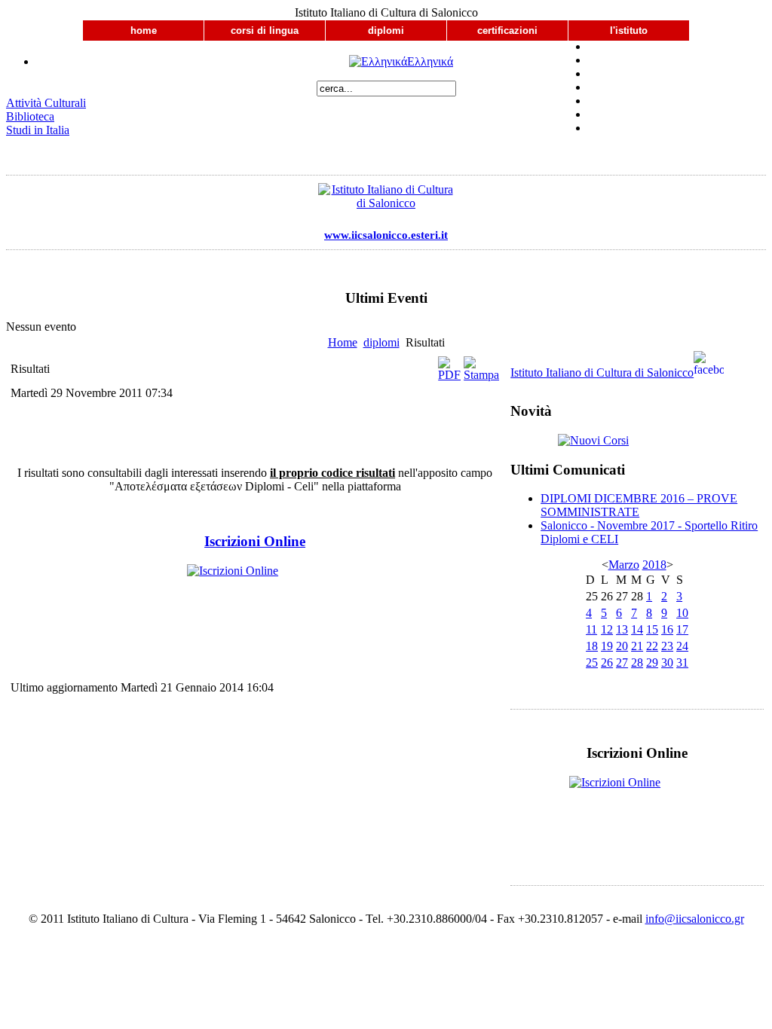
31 (682, 662)
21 (637, 646)
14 (637, 629)
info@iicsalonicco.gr (694, 918)
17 (682, 629)
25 (592, 662)
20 (622, 646)
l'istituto (629, 30)
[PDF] (449, 374)
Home (342, 342)
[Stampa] (481, 374)
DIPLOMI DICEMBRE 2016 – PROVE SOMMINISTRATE (639, 505)
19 (607, 646)
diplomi (386, 30)
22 (652, 646)
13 (622, 629)
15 (652, 629)
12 (607, 629)
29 (652, 662)
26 (607, 662)
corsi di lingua (265, 30)
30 (667, 662)
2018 (654, 564)
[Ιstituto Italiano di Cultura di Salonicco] (386, 200)
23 (667, 646)
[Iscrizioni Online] (255, 589)
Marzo (623, 564)
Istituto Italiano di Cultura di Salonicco (602, 372)
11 (591, 629)
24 (682, 646)
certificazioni (507, 30)
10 (682, 612)
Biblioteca (30, 116)
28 (637, 662)
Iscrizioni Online (254, 541)
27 (622, 662)
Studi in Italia (37, 130)
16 (667, 629)
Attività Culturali (46, 102)
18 (592, 646)
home (143, 30)
